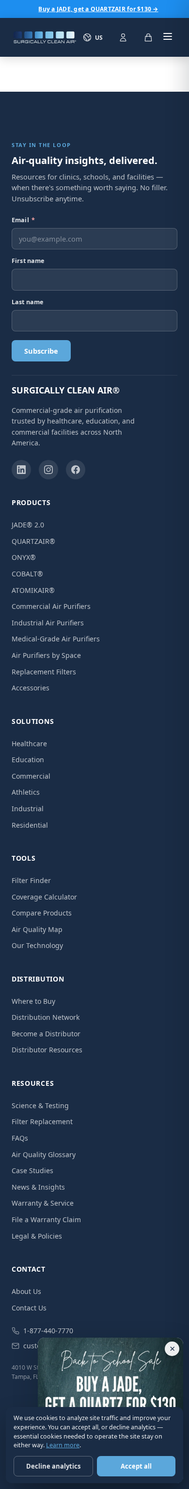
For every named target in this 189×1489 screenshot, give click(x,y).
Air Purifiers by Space (46, 655)
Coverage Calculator (44, 896)
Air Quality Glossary (44, 1154)
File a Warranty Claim (46, 1219)
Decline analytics (53, 1466)
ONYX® (24, 557)
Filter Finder (31, 880)
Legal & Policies (37, 1236)
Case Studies (32, 1170)
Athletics (26, 792)
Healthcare (29, 743)
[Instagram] (48, 469)
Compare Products (42, 912)
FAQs (20, 1138)
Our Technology (37, 945)
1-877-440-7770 (48, 1330)
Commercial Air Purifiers (51, 606)
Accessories (30, 687)
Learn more (62, 1445)
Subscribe (41, 351)
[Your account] (123, 37)
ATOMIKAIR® (33, 590)
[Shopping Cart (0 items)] (148, 37)
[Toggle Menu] (167, 37)
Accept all (136, 1466)
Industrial (28, 808)
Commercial (31, 776)
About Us (26, 1291)
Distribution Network (45, 1017)
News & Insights (38, 1187)
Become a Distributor (46, 1033)
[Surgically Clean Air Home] (45, 37)
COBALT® (27, 573)
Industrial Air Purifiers (48, 622)
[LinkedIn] (21, 469)
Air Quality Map (37, 929)
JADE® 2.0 (28, 524)
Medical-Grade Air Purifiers (56, 638)
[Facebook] (75, 469)
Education (28, 759)
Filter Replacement (42, 1121)
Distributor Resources (47, 1049)
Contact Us (29, 1307)
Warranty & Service (43, 1203)
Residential (30, 825)
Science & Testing (40, 1105)
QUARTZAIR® (33, 541)
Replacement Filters (44, 671)
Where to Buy (33, 1001)
